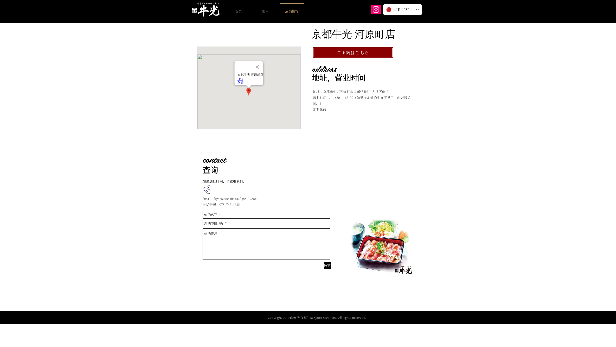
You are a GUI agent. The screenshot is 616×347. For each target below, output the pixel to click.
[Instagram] (376, 9)
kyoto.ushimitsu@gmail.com (235, 198)
